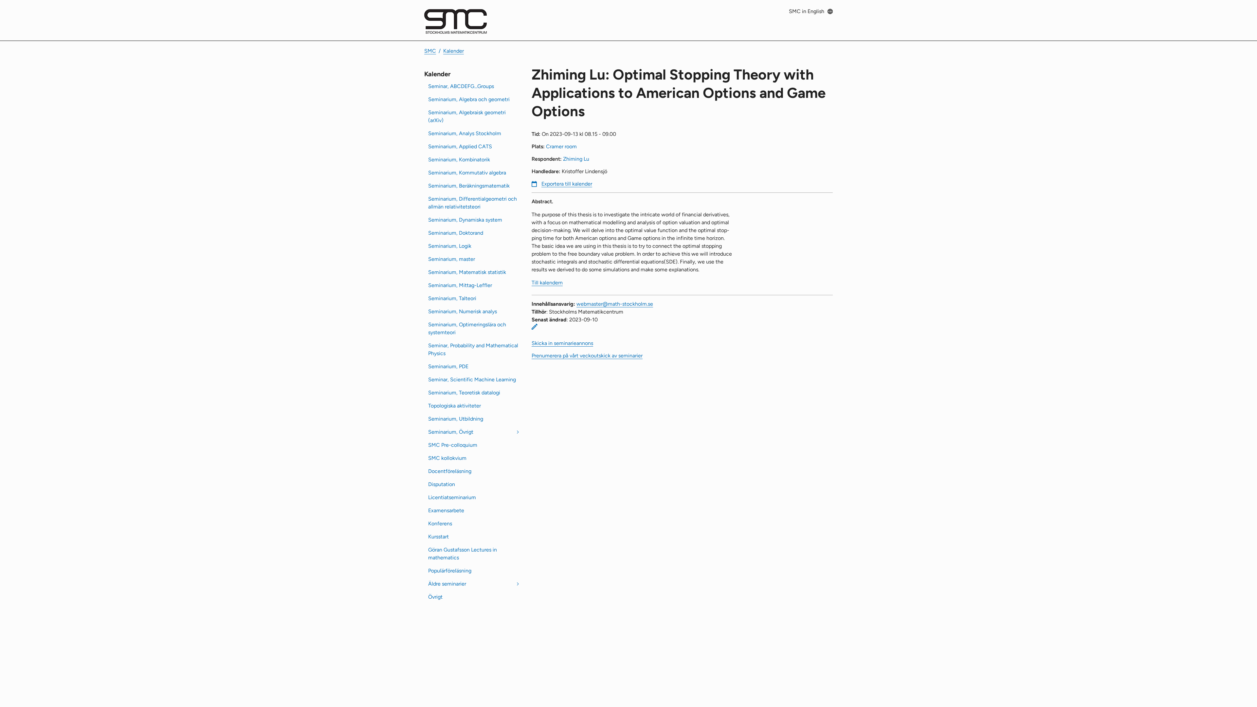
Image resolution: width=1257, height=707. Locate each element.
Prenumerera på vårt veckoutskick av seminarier (587, 356)
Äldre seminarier (447, 584)
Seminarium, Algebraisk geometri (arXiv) (467, 116)
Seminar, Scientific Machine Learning (472, 379)
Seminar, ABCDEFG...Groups (461, 86)
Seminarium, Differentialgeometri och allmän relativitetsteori (472, 203)
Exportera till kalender (566, 184)
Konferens (440, 523)
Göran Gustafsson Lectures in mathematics (462, 554)
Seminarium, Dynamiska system (465, 220)
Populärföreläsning (449, 571)
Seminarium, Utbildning (455, 419)
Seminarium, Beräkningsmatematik (469, 186)
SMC (430, 51)
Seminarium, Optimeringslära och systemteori (467, 328)
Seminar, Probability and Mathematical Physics (473, 349)
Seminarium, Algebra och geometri (469, 99)
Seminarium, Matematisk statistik (467, 272)
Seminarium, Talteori (452, 298)
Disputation (441, 484)
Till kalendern (547, 283)
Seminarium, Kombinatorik (459, 159)
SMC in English (806, 11)
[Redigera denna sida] (534, 327)
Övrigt (435, 597)
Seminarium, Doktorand (455, 233)
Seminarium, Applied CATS (460, 146)
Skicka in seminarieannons (562, 343)
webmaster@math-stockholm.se (614, 304)
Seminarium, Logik (449, 246)
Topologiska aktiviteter (454, 406)
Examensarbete (446, 510)
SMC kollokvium (447, 458)
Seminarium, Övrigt (450, 432)
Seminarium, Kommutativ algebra (467, 173)
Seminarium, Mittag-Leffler (460, 285)
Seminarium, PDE (448, 366)
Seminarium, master (451, 259)
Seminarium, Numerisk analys (462, 311)
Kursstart (438, 537)
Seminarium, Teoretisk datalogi (464, 393)
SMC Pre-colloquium (452, 445)
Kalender (453, 51)
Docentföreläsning (449, 471)
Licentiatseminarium (452, 497)
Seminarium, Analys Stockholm (464, 133)
